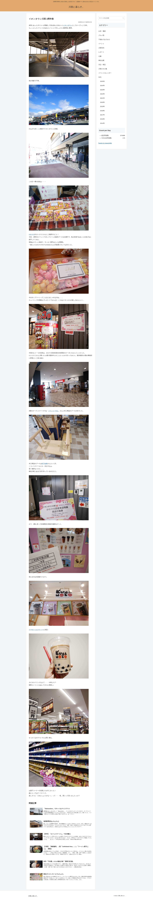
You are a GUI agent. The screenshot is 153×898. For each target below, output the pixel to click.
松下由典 (44, 463)
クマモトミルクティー (36, 629)
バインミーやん (53, 411)
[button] (123, 18)
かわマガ (32, 234)
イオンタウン (67, 25)
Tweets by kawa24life (105, 143)
